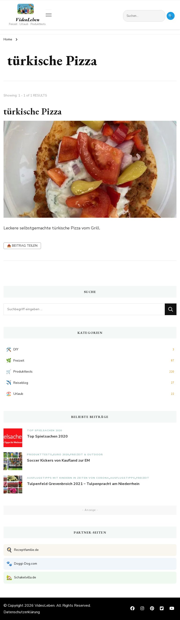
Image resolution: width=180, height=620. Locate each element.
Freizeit (142, 478)
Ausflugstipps (122, 478)
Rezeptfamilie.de (22, 550)
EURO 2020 (61, 454)
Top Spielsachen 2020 (44, 430)
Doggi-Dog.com (21, 564)
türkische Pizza (33, 111)
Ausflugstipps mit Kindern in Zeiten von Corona (68, 478)
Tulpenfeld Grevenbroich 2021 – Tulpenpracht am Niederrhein (83, 483)
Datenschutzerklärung (22, 612)
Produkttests (39, 454)
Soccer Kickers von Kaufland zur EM (58, 460)
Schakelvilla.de (21, 577)
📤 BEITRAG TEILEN (22, 245)
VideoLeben (27, 20)
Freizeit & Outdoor (86, 454)
